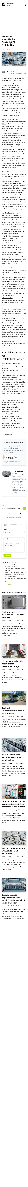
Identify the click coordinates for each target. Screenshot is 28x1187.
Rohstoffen (21, 300)
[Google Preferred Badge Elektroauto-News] (11, 457)
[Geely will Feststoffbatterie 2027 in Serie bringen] (14, 698)
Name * (6, 529)
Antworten (10, 584)
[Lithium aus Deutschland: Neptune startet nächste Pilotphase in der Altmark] (14, 791)
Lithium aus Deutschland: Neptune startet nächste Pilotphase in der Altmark (13, 804)
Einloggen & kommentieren (15, 517)
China (4, 124)
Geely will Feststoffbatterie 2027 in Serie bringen (13, 710)
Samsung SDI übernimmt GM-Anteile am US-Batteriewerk (13, 851)
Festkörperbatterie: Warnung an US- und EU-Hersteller (13, 615)
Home (3, 49)
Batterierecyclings (7, 298)
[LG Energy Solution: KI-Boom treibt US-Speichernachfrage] (14, 651)
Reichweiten (6, 158)
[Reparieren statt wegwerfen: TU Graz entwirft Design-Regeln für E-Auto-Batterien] (14, 885)
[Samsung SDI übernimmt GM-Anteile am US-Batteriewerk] (14, 838)
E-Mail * (6, 536)
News (8, 49)
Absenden (7, 555)
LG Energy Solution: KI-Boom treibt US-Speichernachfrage (12, 664)
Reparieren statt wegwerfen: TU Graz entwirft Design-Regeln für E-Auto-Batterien (14, 899)
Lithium (6, 302)
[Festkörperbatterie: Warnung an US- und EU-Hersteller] (14, 602)
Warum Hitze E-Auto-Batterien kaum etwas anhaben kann (12, 757)
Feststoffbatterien (7, 92)
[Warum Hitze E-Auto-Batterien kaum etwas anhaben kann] (14, 745)
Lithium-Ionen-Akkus (14, 140)
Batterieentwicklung (8, 101)
